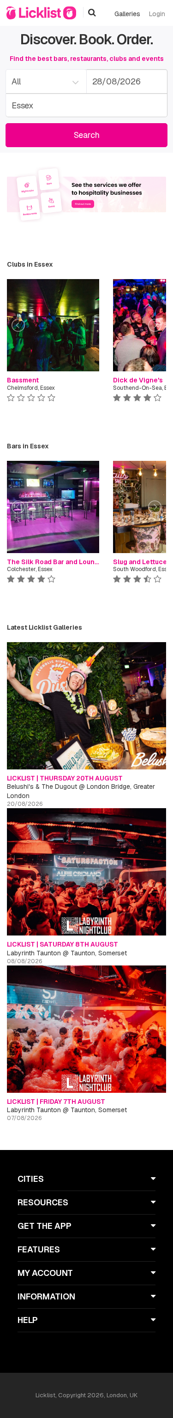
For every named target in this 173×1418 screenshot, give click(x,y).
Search (87, 135)
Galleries (127, 14)
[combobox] (46, 81)
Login (157, 14)
